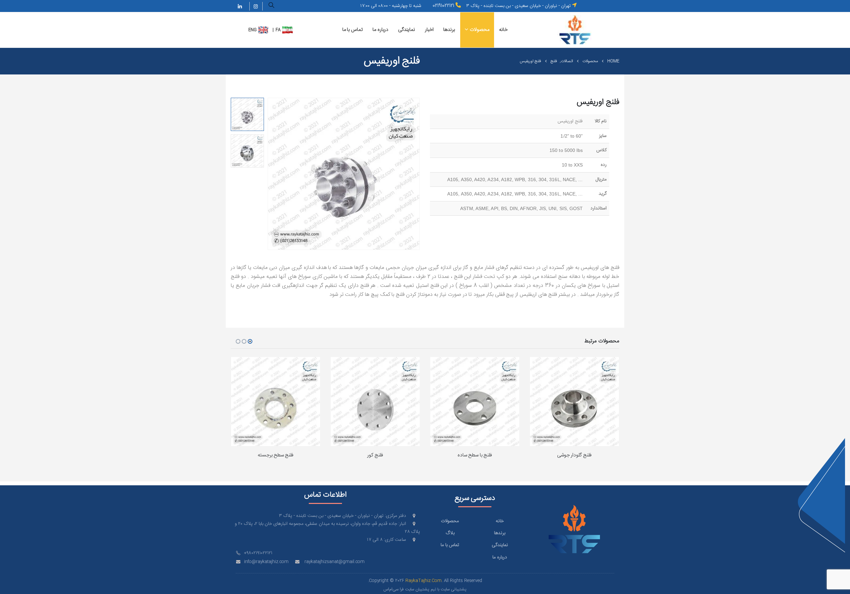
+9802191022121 (258, 553)
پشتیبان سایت (417, 589)
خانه (503, 30)
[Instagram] (255, 6)
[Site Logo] (574, 30)
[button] (271, 6)
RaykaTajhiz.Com (423, 580)
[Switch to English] (263, 30)
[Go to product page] (574, 401)
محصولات (479, 30)
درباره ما (380, 30)
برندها (449, 30)
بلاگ (450, 533)
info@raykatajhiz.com (266, 561)
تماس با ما (352, 30)
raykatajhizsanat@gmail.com (334, 561)
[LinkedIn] (239, 6)
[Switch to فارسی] (287, 30)
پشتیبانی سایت (454, 589)
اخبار (429, 30)
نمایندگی (406, 30)
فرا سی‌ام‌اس (393, 589)
